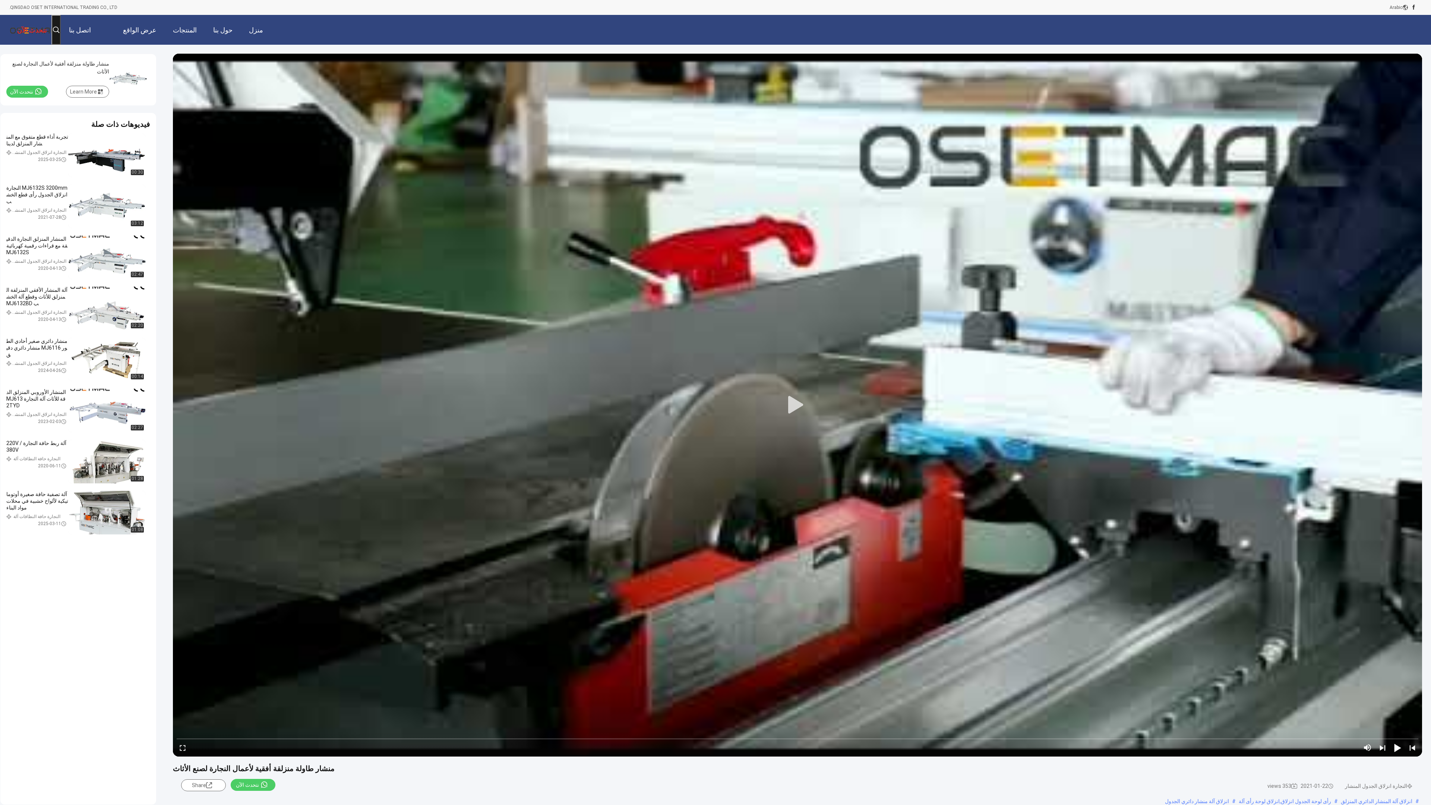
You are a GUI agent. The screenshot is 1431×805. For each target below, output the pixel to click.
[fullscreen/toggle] (182, 747)
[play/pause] (1397, 747)
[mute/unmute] (1367, 747)
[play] (797, 405)
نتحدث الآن (247, 785)
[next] (1382, 747)
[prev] (1412, 747)
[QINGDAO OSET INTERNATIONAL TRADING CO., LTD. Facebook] (1413, 7)
